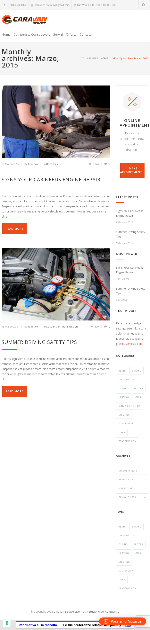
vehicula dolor (135, 344)
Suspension (53, 326)
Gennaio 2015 (132, 497)
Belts (49, 164)
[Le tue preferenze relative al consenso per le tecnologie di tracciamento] (7, 623)
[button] (122, 621)
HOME (104, 58)
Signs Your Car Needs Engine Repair (51, 179)
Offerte (71, 34)
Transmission (70, 326)
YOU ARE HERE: (90, 58)
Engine (123, 388)
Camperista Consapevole (32, 34)
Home (6, 34)
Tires (122, 432)
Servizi (58, 34)
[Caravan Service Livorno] (25, 20)
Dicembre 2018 (132, 470)
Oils (55, 164)
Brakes (136, 370)
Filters (138, 388)
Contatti (86, 34)
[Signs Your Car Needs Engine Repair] (56, 122)
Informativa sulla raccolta (38, 625)
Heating (124, 397)
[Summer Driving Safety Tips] (56, 284)
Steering (124, 414)
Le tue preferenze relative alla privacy (92, 625)
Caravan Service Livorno (69, 611)
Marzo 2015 (132, 488)
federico (33, 164)
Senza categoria (129, 405)
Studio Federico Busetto (104, 611)
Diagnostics (127, 379)
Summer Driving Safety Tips (39, 342)
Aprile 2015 (132, 479)
